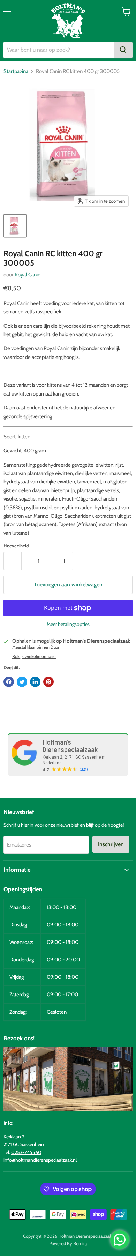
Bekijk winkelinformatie (34, 656)
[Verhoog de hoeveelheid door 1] (64, 561)
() (84, 769)
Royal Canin (27, 275)
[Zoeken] (123, 50)
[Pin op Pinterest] (48, 682)
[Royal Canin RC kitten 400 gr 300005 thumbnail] (15, 226)
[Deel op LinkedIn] (35, 682)
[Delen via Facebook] (8, 682)
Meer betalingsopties (68, 624)
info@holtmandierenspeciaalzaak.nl (40, 1160)
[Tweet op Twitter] (22, 682)
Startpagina (15, 71)
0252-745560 (26, 1152)
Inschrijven (111, 844)
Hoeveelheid (16, 545)
